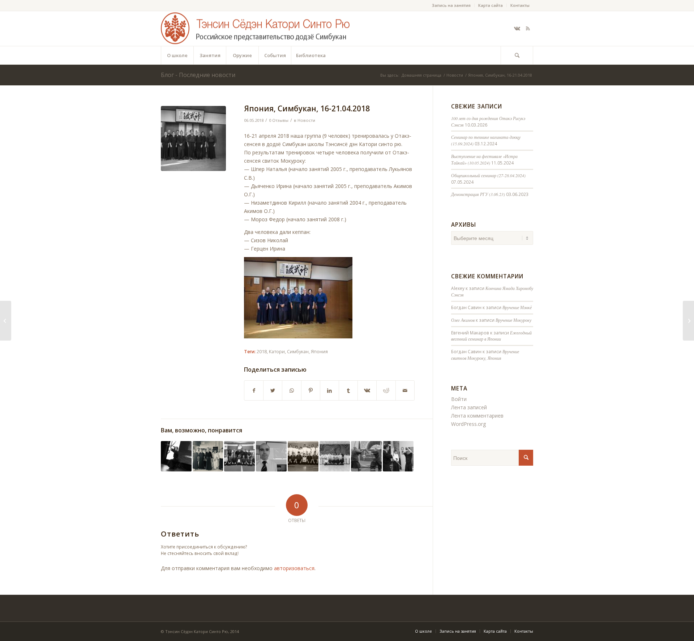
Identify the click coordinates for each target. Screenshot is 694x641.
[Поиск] (517, 55)
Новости (306, 120)
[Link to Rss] (527, 28)
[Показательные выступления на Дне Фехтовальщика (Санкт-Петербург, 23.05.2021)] (366, 456)
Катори (277, 352)
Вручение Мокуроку (513, 320)
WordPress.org (468, 423)
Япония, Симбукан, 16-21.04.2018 (307, 108)
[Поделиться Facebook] (253, 390)
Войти (459, 399)
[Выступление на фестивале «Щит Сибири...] (688, 321)
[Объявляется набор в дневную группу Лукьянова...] (5, 321)
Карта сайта (490, 5)
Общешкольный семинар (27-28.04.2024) (488, 175)
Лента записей (469, 407)
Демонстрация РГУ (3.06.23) (478, 194)
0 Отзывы (278, 120)
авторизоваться (294, 568)
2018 (262, 352)
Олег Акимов (463, 320)
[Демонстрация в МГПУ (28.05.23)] (176, 456)
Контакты (520, 5)
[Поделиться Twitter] (273, 390)
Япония (319, 352)
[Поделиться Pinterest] (310, 390)
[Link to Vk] (516, 28)
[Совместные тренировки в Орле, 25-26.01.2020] (239, 456)
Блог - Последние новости (198, 75)
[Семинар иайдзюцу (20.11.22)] (335, 456)
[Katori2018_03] (193, 138)
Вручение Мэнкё (517, 307)
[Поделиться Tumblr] (348, 390)
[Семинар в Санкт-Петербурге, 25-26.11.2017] (398, 456)
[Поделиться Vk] (367, 390)
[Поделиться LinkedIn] (329, 390)
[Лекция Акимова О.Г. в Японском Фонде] (271, 456)
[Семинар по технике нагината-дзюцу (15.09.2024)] (208, 456)
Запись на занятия (451, 5)
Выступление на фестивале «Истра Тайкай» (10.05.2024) (484, 159)
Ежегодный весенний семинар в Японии (491, 336)
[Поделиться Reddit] (386, 390)
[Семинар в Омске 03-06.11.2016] (303, 456)
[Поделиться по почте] (405, 390)
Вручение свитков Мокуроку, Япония (485, 355)
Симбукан (298, 352)
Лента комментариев (477, 415)
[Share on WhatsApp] (291, 390)
